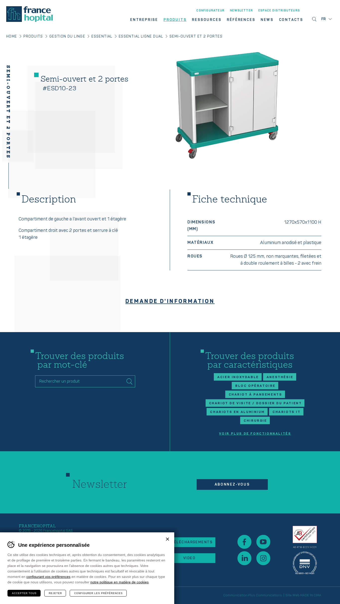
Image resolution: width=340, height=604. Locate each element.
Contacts (291, 20)
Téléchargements (192, 542)
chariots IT (287, 412)
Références (241, 20)
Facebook (244, 542)
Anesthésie (280, 377)
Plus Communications (265, 595)
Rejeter (55, 593)
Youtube (263, 542)
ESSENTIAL (102, 36)
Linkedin (244, 558)
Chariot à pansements (255, 395)
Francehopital (29, 14)
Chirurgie (255, 421)
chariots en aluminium (237, 412)
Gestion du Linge (67, 36)
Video (189, 558)
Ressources (206, 20)
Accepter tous (24, 593)
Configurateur (210, 10)
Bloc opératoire (255, 386)
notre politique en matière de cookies (119, 582)
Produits (175, 20)
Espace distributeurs (279, 10)
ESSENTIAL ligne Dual (141, 36)
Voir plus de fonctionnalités (255, 433)
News (267, 20)
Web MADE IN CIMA (306, 595)
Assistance (305, 550)
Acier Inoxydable (238, 377)
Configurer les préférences (98, 593)
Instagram (263, 558)
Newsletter (241, 10)
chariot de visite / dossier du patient (255, 403)
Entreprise (144, 20)
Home (11, 36)
